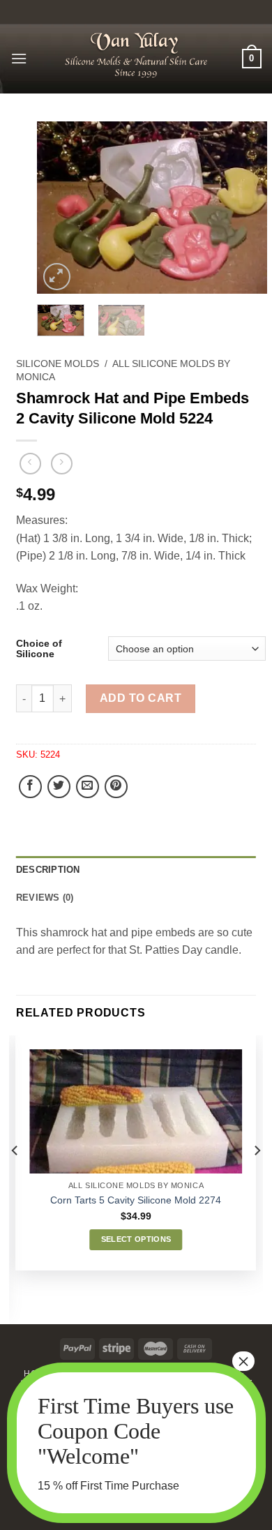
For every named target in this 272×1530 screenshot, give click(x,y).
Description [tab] (48, 869)
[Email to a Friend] (87, 786)
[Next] (244, 207)
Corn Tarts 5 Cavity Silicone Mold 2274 (135, 1200)
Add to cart (140, 698)
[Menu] (18, 58)
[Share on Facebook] (30, 786)
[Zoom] (56, 276)
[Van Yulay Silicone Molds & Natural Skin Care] (136, 54)
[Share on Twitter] (58, 786)
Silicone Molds (57, 364)
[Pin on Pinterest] (116, 786)
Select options (136, 1239)
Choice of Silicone (39, 648)
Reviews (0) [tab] (45, 897)
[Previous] (59, 207)
